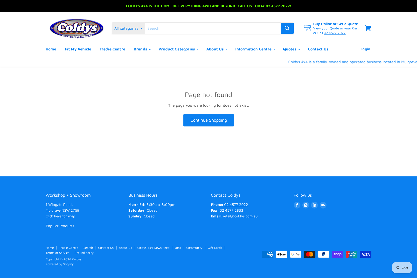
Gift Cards (215, 248)
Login (365, 49)
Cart (355, 28)
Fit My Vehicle (78, 49)
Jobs (178, 248)
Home (51, 49)
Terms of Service (57, 253)
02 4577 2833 (231, 210)
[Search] (287, 28)
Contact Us (318, 49)
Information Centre (254, 49)
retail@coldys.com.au (240, 216)
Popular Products (60, 226)
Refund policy (84, 253)
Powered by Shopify (60, 264)
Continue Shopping (208, 120)
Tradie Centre (112, 49)
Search (88, 248)
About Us (215, 49)
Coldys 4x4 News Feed (153, 248)
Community (194, 248)
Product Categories (177, 49)
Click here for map (60, 216)
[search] (213, 28)
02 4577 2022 (335, 33)
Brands (141, 49)
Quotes (290, 49)
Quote (334, 28)
